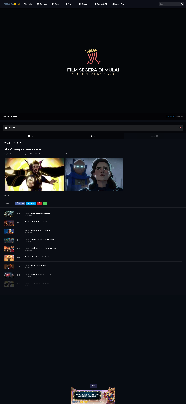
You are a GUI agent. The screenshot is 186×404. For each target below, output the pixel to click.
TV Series (43, 4)
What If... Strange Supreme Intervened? (37, 283)
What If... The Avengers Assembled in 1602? (38, 274)
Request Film (119, 4)
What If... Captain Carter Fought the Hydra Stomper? (41, 248)
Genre (56, 4)
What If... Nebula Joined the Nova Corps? (38, 213)
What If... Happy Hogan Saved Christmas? (38, 231)
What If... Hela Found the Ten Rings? (36, 266)
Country (85, 4)
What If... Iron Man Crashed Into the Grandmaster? (40, 239)
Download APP (101, 4)
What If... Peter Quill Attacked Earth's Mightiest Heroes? (42, 222)
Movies (29, 4)
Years (70, 4)
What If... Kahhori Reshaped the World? (37, 257)
